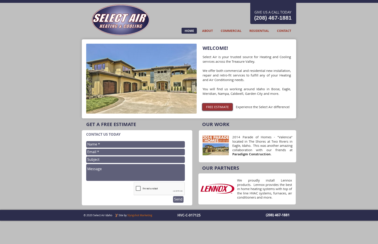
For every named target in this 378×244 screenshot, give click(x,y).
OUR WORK (215, 124)
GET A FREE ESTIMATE (111, 124)
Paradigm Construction (251, 154)
